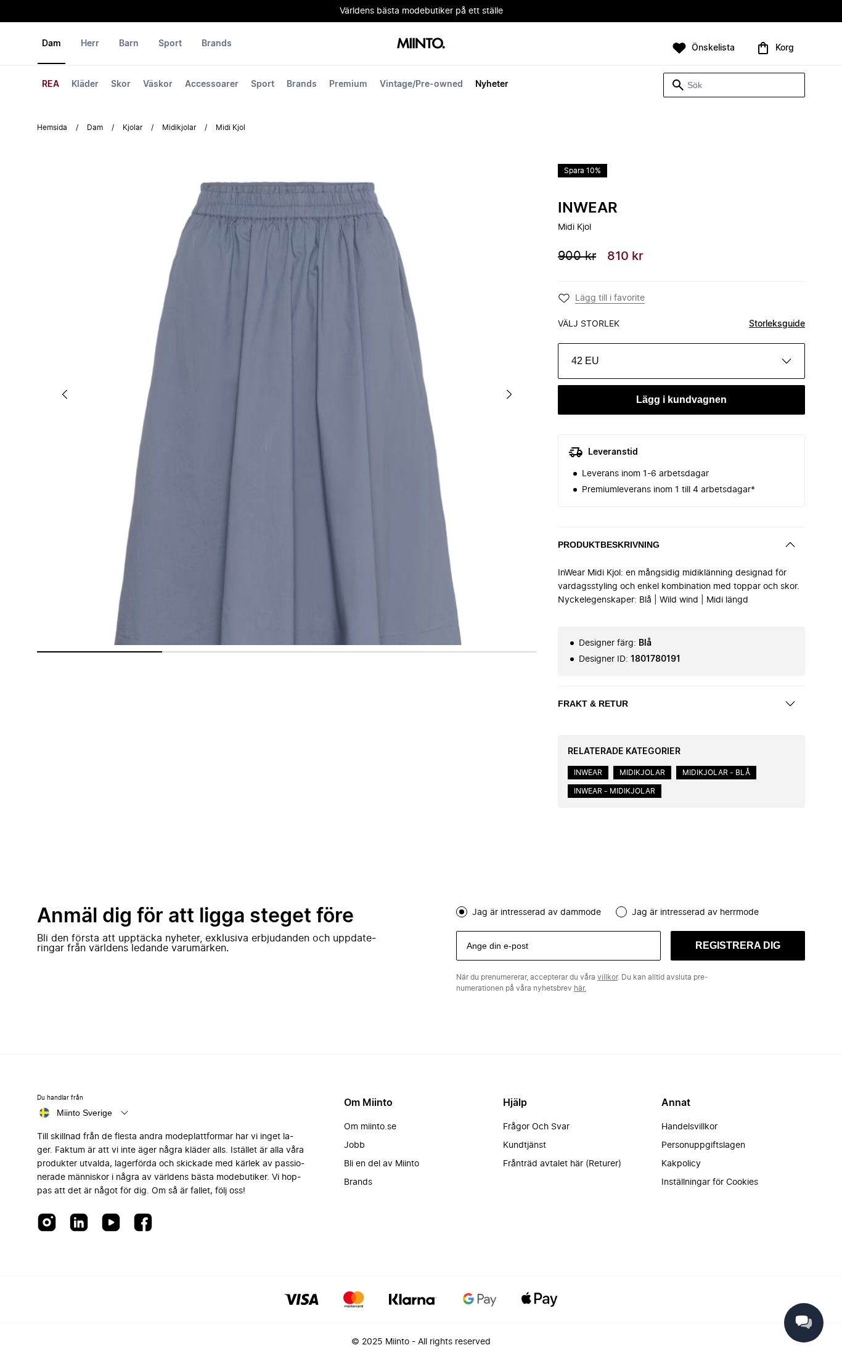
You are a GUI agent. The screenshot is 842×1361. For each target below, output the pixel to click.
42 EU (585, 360)
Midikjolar (179, 127)
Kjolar (132, 127)
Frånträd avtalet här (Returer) (562, 1164)
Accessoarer (212, 84)
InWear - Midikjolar (614, 791)
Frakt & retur (593, 704)
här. (580, 988)
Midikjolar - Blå (716, 772)
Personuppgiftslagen (703, 1145)
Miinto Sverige (84, 1113)
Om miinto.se (370, 1127)
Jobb (354, 1145)
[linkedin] (79, 1223)
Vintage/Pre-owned (421, 84)
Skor (121, 84)
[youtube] (111, 1223)
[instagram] (47, 1223)
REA (50, 84)
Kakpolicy (681, 1164)
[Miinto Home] (421, 44)
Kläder (85, 84)
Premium (348, 84)
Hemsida (52, 127)
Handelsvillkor (689, 1127)
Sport (262, 84)
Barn (129, 43)
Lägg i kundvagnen (681, 399)
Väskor (158, 84)
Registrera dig (737, 945)
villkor (607, 977)
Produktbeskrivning (609, 545)
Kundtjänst (524, 1145)
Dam (51, 43)
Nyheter (492, 84)
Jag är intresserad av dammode (536, 912)
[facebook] (143, 1223)
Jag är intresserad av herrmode (695, 912)
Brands (302, 84)
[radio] (461, 911)
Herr (90, 43)
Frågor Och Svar (536, 1127)
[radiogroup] (630, 910)
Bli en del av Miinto (381, 1164)
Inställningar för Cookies (709, 1182)
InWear (588, 208)
